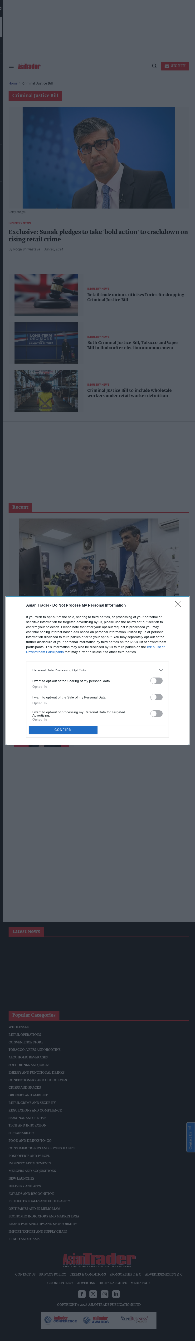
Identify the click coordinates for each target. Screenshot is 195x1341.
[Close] (179, 605)
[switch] (156, 681)
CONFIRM (63, 730)
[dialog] (97, 670)
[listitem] (97, 670)
